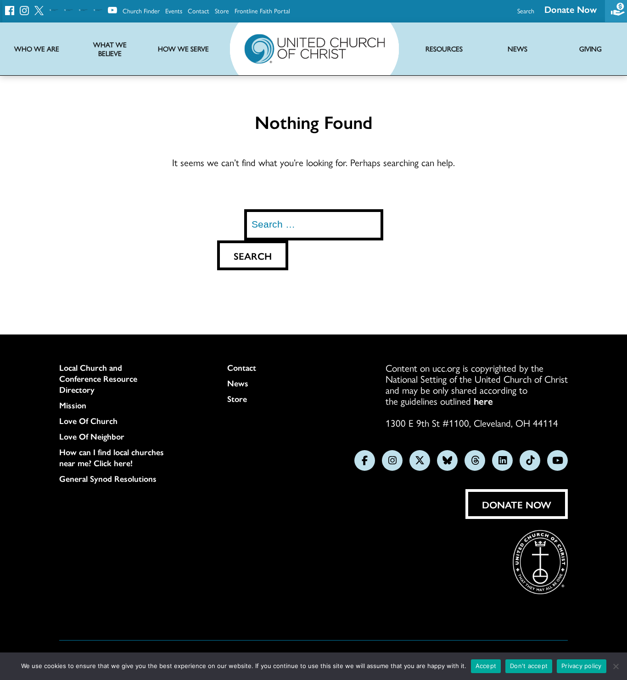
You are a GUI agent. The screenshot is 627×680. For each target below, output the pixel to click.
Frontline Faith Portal (262, 10)
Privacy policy (581, 665)
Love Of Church (88, 420)
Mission (72, 405)
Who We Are (36, 49)
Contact (198, 10)
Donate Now (570, 9)
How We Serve (183, 49)
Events (173, 10)
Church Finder (141, 10)
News (237, 383)
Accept (486, 665)
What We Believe (110, 49)
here (483, 400)
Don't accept (529, 665)
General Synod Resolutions (108, 478)
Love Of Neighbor (91, 436)
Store (222, 10)
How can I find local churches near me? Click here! (111, 457)
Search (525, 10)
